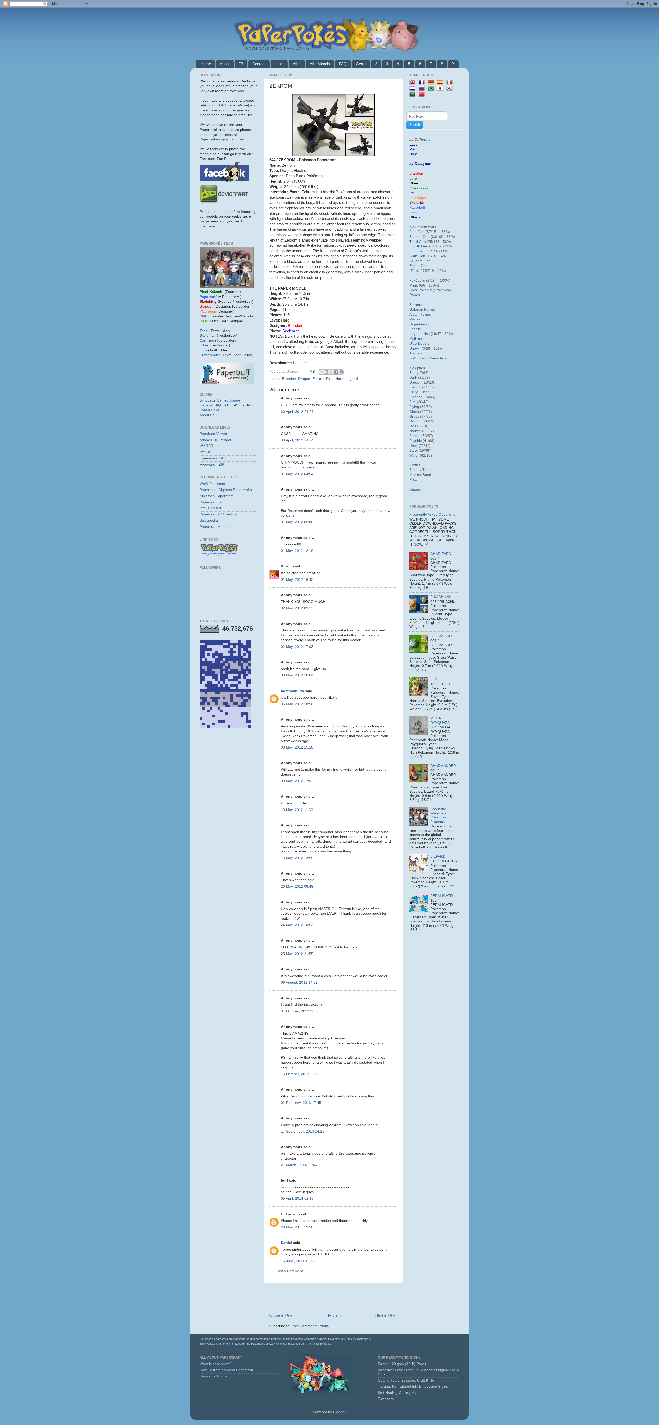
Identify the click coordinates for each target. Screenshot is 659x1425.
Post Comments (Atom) (310, 1326)
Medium (415, 149)
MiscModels (319, 63)
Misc (296, 63)
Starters (415, 305)
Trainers (416, 353)
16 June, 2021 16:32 (298, 1261)
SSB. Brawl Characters (427, 358)
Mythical (416, 339)
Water (414, 455)
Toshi (204, 331)
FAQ (343, 63)
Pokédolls (417, 280)
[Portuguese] (432, 89)
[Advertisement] (333, 1297)
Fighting (415, 397)
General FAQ (210, 405)
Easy (413, 144)
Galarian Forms (422, 309)
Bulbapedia (209, 520)
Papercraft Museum (216, 527)
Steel (413, 450)
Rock (413, 446)
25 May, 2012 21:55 (297, 954)
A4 (292, 363)
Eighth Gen (418, 266)
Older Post (386, 1315)
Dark (413, 377)
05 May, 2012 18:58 (297, 704)
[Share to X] (331, 372)
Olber (204, 345)
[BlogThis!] (326, 372)
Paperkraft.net (211, 502)
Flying (414, 407)
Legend (351, 379)
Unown (415, 348)
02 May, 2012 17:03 (297, 647)
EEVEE (436, 679)
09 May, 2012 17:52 (297, 781)
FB (240, 63)
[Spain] (441, 82)
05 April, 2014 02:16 (297, 1198)
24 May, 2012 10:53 (297, 925)
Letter (302, 363)
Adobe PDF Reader (215, 440)
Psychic (415, 441)
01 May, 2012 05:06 (297, 522)
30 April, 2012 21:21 (297, 412)
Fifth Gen (416, 251)
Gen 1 (361, 63)
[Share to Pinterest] (341, 372)
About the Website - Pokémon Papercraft (438, 815)
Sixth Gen (417, 256)
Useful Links (209, 410)
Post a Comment (289, 1271)
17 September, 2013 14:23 (302, 1131)
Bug (412, 373)
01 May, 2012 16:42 (297, 580)
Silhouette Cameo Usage (220, 400)
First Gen (416, 232)
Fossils (415, 329)
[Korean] (450, 89)
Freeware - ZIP (212, 464)
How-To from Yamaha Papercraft (226, 1370)
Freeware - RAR (213, 458)
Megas (414, 319)
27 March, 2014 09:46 (299, 1165)
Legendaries (419, 334)
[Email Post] (312, 371)
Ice (411, 426)
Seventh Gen (420, 261)
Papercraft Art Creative (218, 514)
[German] (432, 82)
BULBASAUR (441, 636)
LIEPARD (437, 856)
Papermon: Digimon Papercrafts (226, 490)
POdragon (417, 198)
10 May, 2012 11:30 (297, 810)
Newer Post (282, 1315)
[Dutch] (413, 89)
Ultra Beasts (419, 343)
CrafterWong (210, 355)
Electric (318, 379)
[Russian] (423, 89)
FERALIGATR (441, 896)
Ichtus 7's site (211, 508)
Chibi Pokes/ (419, 290)
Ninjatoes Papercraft (216, 496)
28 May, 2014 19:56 (297, 1227)
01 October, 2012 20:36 (300, 1011)
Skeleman (208, 335)
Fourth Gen (418, 246)
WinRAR (206, 446)
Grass (414, 416)
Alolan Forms (420, 314)
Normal (415, 431)
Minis (413, 285)
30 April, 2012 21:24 (297, 440)
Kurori (286, 566)
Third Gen (417, 242)
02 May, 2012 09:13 (297, 608)
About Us (207, 415)
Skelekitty (417, 202)
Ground (415, 421)
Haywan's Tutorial (214, 1376)
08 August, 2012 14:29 (299, 982)
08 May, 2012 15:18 (297, 747)
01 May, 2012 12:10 (297, 551)
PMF (413, 193)
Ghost (414, 412)
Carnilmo (207, 340)
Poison (414, 436)
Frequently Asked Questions (432, 514)
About (225, 63)
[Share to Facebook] (336, 372)
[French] (423, 82)
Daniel (286, 1243)
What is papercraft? (215, 1364)
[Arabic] (413, 95)
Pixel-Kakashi (420, 188)
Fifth (329, 379)
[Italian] (450, 82)
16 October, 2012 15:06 (300, 1074)
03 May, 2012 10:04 (297, 675)
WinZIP (205, 452)
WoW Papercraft (213, 484)
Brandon (289, 379)
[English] (413, 82)
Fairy (413, 392)
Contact (258, 63)
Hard (339, 379)
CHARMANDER (443, 766)
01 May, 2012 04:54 (297, 474)
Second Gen (419, 237)
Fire (412, 402)
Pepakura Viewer (213, 434)
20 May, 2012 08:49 (297, 886)
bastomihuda (292, 691)
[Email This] (321, 372)
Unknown (289, 1214)
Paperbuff (417, 207)
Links (278, 63)
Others (414, 217)
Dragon (304, 379)
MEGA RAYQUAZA (440, 720)
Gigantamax (419, 324)
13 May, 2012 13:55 (297, 858)
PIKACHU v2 (440, 597)
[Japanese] (441, 89)
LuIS (203, 350)
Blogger (339, 1412)
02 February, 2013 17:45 (301, 1103)
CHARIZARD (440, 554)
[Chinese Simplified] (423, 95)
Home (206, 63)
